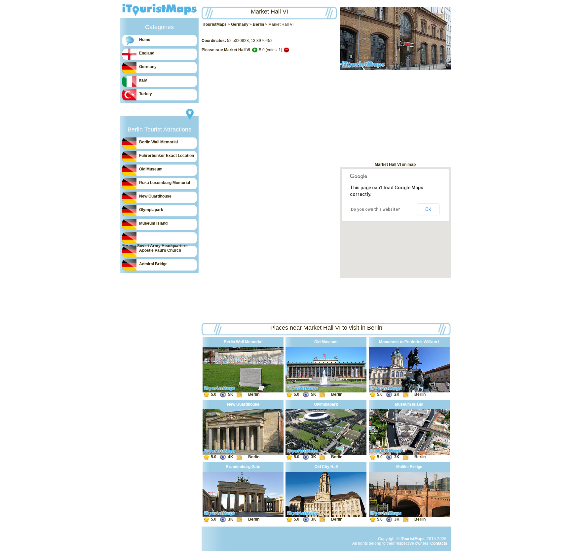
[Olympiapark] (326, 453)
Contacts (438, 543)
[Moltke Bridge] (409, 516)
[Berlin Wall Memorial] (243, 391)
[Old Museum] (326, 391)
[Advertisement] (395, 116)
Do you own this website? (375, 209)
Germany (239, 24)
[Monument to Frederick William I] (409, 391)
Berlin (258, 24)
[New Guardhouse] (243, 453)
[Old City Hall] (326, 516)
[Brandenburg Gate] (243, 516)
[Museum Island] (409, 453)
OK (428, 209)
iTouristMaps (215, 24)
